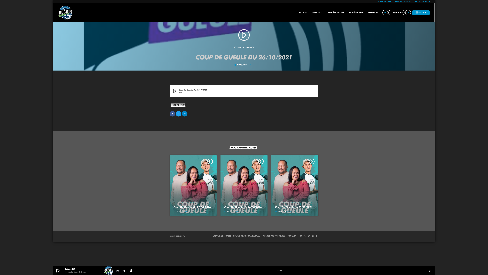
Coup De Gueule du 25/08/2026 (293, 207)
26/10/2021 (241, 65)
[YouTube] (416, 2)
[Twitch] (423, 2)
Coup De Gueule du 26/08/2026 (243, 207)
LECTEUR (420, 12)
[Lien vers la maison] (65, 12)
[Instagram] (426, 2)
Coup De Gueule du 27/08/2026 (192, 207)
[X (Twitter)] (420, 2)
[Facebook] (430, 2)
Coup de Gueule (244, 47)
